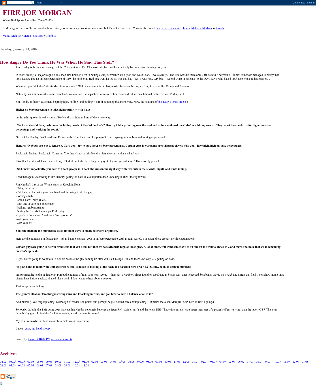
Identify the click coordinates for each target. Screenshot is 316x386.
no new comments (61, 339)
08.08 (58, 365)
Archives (16, 35)
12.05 (76, 361)
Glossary (38, 35)
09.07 (268, 361)
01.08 (305, 361)
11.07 (286, 361)
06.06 (131, 361)
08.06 (149, 361)
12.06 (186, 361)
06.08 (40, 365)
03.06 (104, 361)
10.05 (58, 361)
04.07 (222, 361)
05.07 (232, 361)
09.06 (158, 361)
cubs (27, 328)
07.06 (140, 361)
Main (6, 35)
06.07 (241, 361)
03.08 (12, 365)
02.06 (94, 361)
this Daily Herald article (172, 101)
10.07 (277, 361)
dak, (158, 28)
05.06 (122, 361)
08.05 (40, 361)
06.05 (21, 361)
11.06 (177, 361)
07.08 (49, 365)
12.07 (296, 361)
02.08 (3, 365)
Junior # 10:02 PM (39, 339)
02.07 (204, 361)
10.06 (168, 361)
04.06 (113, 361)
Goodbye (51, 35)
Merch (27, 35)
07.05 (30, 361)
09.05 (49, 361)
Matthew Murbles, (201, 28)
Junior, (187, 28)
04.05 (3, 361)
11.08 (85, 365)
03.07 (213, 361)
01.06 (85, 361)
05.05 (12, 361)
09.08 (67, 365)
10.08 (76, 365)
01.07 (195, 361)
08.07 (259, 361)
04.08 (21, 365)
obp (47, 328)
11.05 (67, 361)
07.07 (250, 361)
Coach (220, 28)
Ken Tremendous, (171, 28)
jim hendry (38, 328)
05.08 (30, 365)
